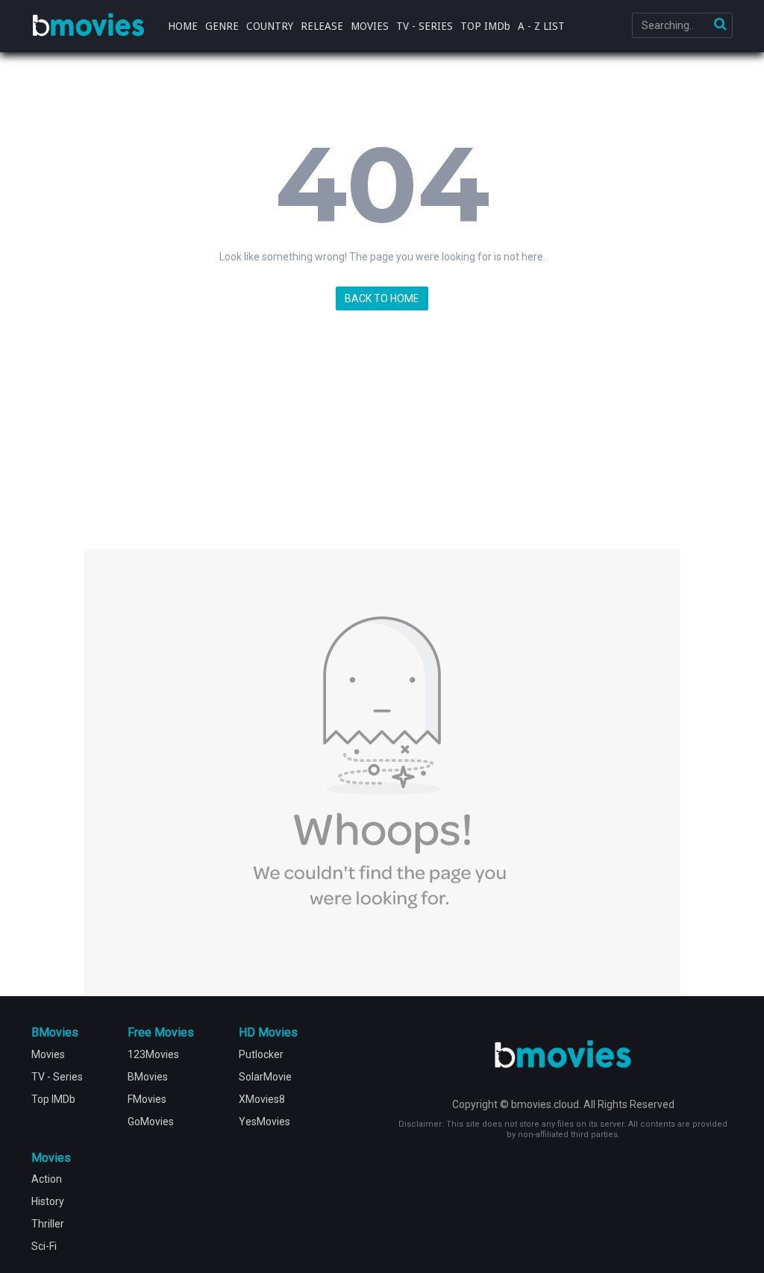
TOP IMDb (485, 26)
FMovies (147, 1099)
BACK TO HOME (382, 298)
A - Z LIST (541, 26)
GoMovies (151, 1121)
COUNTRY (269, 26)
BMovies (88, 25)
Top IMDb (53, 1099)
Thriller (47, 1224)
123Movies (153, 1054)
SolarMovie (265, 1077)
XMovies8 (262, 1099)
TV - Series (57, 1077)
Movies (48, 1054)
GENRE (222, 26)
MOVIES (370, 26)
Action (46, 1179)
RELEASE (322, 26)
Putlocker (261, 1054)
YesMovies (264, 1121)
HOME (183, 26)
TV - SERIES (424, 26)
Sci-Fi (44, 1246)
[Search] (720, 25)
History (47, 1201)
